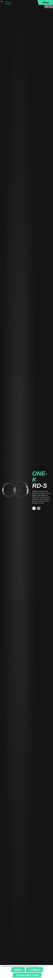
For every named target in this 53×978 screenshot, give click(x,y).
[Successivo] (29, 490)
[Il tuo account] (50, 6)
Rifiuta (18, 969)
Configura (34, 969)
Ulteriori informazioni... (43, 966)
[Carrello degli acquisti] (46, 6)
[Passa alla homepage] (7, 3)
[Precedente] (2, 490)
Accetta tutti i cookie (27, 975)
